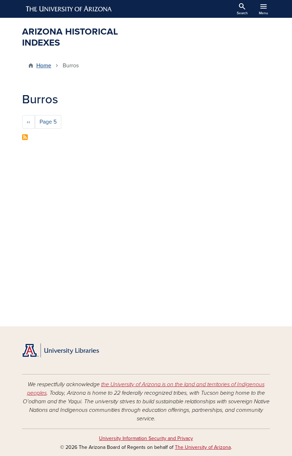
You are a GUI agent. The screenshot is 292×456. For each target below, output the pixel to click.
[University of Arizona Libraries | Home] (60, 350)
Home (43, 65)
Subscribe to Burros (25, 137)
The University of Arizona (203, 447)
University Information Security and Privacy (146, 438)
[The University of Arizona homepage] (69, 9)
